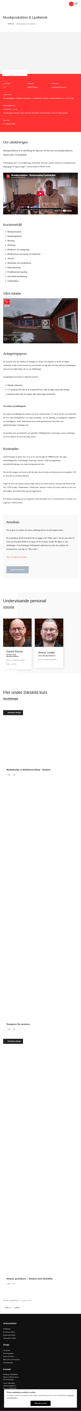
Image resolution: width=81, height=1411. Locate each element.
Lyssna (17, 1308)
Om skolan (6, 1350)
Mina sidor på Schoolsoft (11, 1359)
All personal (8, 607)
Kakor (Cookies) (8, 1356)
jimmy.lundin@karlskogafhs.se (47, 660)
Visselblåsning (8, 1362)
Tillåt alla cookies (40, 1403)
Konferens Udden (9, 1332)
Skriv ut (8, 1308)
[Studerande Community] (71, 4)
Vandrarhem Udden (9, 1338)
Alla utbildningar (10, 698)
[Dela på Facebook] (5, 73)
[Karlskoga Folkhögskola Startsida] (15, 4)
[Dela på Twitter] (11, 73)
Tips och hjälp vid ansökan (16, 557)
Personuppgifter (8, 1353)
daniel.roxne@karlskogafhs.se (16, 661)
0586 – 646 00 (11, 664)
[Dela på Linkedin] (24, 73)
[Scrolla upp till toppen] (73, 1388)
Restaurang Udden (9, 1335)
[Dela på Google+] (18, 73)
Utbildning (10, 24)
